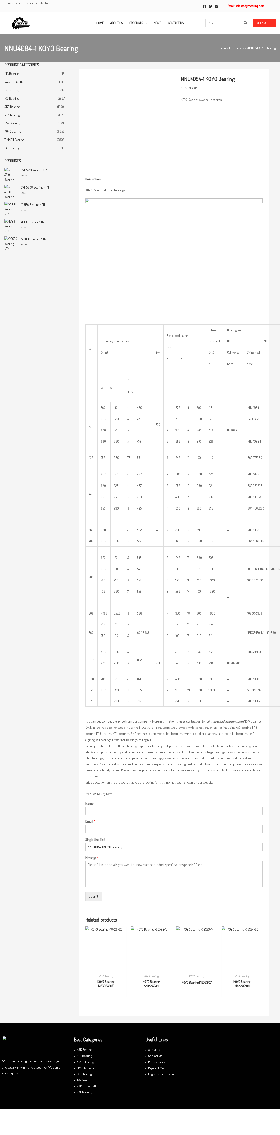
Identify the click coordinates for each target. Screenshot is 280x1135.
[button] (264, 23)
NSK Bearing (12, 123)
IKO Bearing (11, 98)
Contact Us (155, 1056)
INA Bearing (11, 74)
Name (90, 803)
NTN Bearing (84, 1056)
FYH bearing (11, 90)
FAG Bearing (11, 148)
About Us (154, 1050)
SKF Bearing (12, 107)
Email (90, 821)
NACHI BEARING (14, 82)
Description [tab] (93, 179)
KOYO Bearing (85, 1062)
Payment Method (159, 1068)
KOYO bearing (12, 131)
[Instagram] (217, 6)
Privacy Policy (156, 1062)
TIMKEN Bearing (14, 140)
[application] (145, 23)
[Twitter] (210, 6)
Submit (93, 896)
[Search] (245, 23)
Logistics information (162, 1074)
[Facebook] (204, 6)
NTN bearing (12, 115)
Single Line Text (95, 839)
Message (92, 858)
